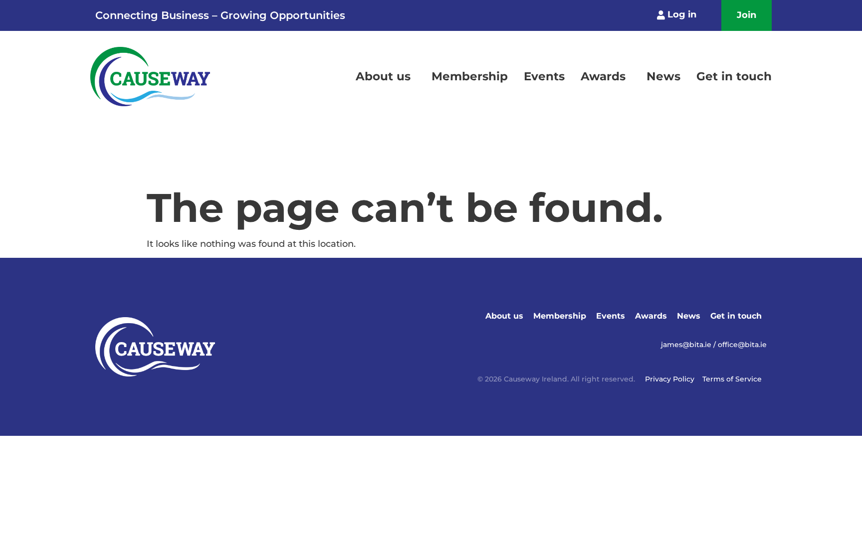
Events (544, 76)
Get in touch (734, 76)
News (663, 76)
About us (383, 76)
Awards (603, 76)
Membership (469, 76)
